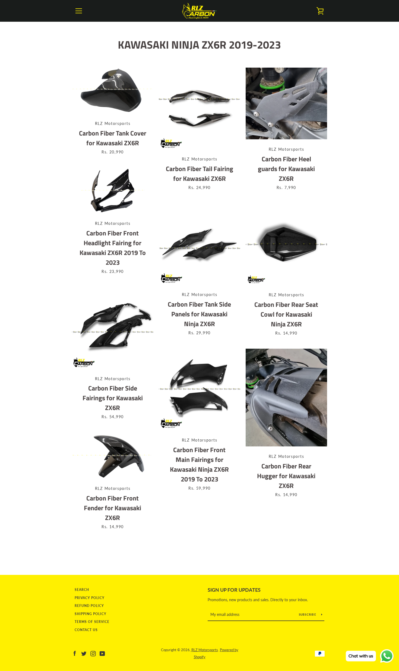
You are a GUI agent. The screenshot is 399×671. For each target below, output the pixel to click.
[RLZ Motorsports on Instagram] (93, 653)
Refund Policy (89, 606)
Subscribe (308, 614)
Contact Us (86, 630)
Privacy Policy (89, 598)
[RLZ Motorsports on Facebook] (74, 653)
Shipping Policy (90, 614)
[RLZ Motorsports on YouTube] (102, 653)
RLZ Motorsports (204, 650)
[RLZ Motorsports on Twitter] (84, 653)
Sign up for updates (234, 590)
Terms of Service (92, 622)
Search (82, 590)
